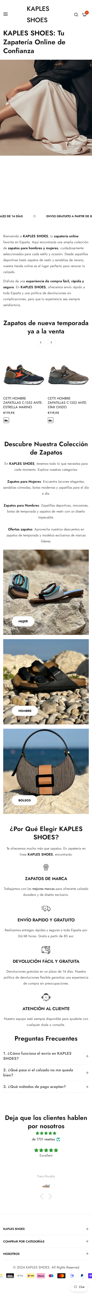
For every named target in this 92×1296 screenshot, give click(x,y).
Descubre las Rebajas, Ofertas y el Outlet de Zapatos (41, 195)
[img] (46, 1133)
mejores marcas (43, 888)
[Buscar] (76, 14)
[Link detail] (46, 592)
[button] (51, 342)
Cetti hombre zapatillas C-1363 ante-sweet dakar (67, 403)
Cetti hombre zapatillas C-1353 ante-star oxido (22, 403)
